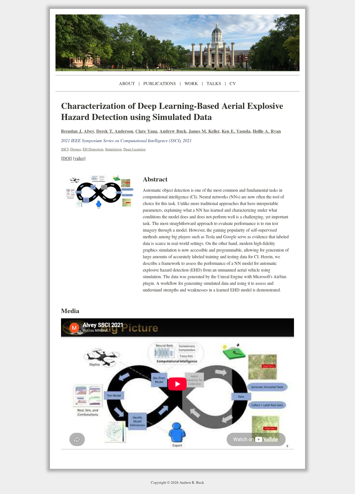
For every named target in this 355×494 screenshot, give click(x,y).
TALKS (214, 83)
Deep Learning (134, 149)
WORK (191, 83)
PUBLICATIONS (159, 83)
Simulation (113, 149)
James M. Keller (204, 131)
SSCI (65, 149)
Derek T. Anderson (114, 131)
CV (233, 83)
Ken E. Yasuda (236, 131)
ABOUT (127, 83)
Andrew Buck (172, 131)
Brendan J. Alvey (77, 131)
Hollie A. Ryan (267, 131)
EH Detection (93, 149)
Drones (75, 149)
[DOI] (66, 158)
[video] (79, 158)
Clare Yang (146, 131)
